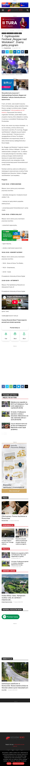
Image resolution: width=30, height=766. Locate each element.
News (20, 33)
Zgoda (9, 763)
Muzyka (16, 33)
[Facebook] (3, 51)
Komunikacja (8, 525)
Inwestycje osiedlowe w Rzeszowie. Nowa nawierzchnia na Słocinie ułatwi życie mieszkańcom (15, 686)
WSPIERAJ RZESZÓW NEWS (12, 610)
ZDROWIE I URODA (9, 571)
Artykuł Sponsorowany (7, 602)
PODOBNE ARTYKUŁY (10, 395)
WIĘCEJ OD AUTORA (10, 397)
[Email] (26, 51)
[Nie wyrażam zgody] (28, 758)
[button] (3, 10)
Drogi (17, 536)
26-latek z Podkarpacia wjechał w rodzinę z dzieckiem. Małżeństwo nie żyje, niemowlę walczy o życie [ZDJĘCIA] (19, 415)
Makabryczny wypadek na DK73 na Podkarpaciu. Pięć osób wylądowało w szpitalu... (19, 554)
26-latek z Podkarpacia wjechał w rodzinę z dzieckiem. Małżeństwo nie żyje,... (19, 563)
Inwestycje (4, 680)
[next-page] (5, 434)
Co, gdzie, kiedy (19, 30)
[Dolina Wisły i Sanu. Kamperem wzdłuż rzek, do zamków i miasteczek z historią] (15, 584)
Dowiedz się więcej (18, 763)
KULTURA (12, 30)
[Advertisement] (15, 362)
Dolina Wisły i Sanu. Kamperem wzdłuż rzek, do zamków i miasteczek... (13, 598)
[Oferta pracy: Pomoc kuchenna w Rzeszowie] (15, 507)
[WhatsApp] (11, 51)
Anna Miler (4, 690)
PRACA (5, 498)
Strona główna (5, 30)
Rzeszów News (7, 48)
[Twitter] (7, 51)
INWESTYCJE (7, 659)
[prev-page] (3, 434)
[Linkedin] (14, 51)
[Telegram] (18, 51)
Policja (6, 549)
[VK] (22, 51)
